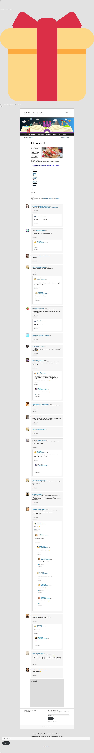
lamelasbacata (40, 637)
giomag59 (34, 416)
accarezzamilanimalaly (36, 256)
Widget (59, 134)
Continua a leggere (47, 746)
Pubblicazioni (33, 134)
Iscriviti (50, 718)
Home (25, 134)
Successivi (68, 137)
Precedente (62, 137)
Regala (1, 106)
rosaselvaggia (35, 267)
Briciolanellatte (49, 198)
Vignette (64, 134)
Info (29, 134)
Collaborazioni (48, 134)
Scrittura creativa (41, 134)
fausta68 (34, 308)
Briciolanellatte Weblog (33, 112)
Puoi (34, 165)
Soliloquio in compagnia (36, 404)
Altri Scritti (54, 134)
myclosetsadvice (35, 206)
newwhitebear (34, 509)
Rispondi (36, 223)
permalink (57, 198)
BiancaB (33, 360)
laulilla (33, 653)
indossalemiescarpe (35, 335)
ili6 (33, 494)
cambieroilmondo (35, 669)
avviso (44, 198)
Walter (33, 346)
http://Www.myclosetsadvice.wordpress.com (49, 207)
